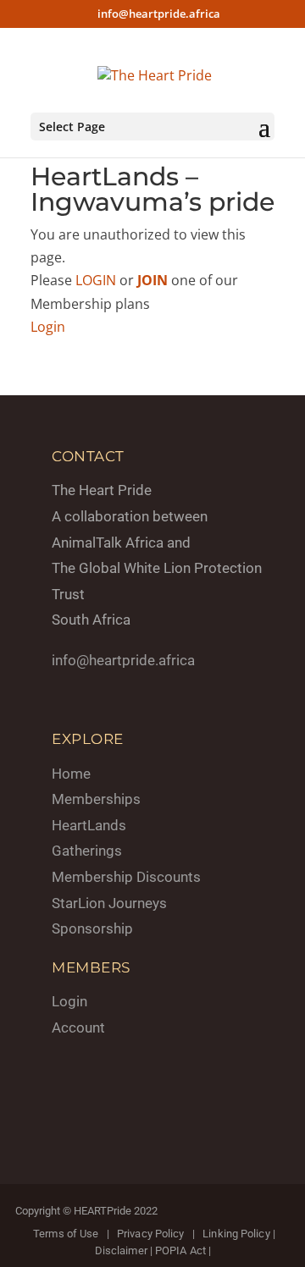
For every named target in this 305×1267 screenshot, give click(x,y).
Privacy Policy (150, 1233)
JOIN (152, 280)
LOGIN (95, 280)
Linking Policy (235, 1233)
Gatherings (87, 850)
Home (71, 773)
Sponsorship (92, 928)
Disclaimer (121, 1250)
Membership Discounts (126, 876)
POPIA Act (180, 1250)
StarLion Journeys (109, 903)
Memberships (96, 798)
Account (78, 1027)
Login (47, 326)
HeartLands (89, 825)
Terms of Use (65, 1233)
